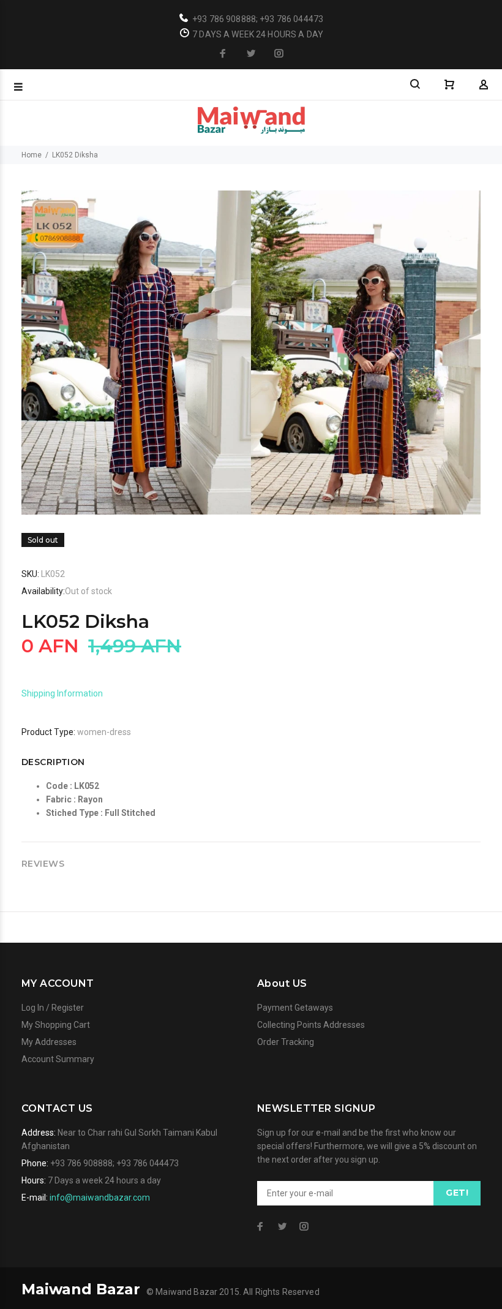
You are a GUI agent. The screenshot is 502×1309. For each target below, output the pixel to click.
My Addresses (49, 1042)
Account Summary (57, 1059)
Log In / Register (52, 1008)
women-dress (104, 732)
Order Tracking (285, 1042)
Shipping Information (62, 693)
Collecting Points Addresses (311, 1025)
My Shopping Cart (55, 1025)
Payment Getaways (295, 1008)
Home (31, 155)
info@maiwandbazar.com (100, 1197)
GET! (457, 1192)
